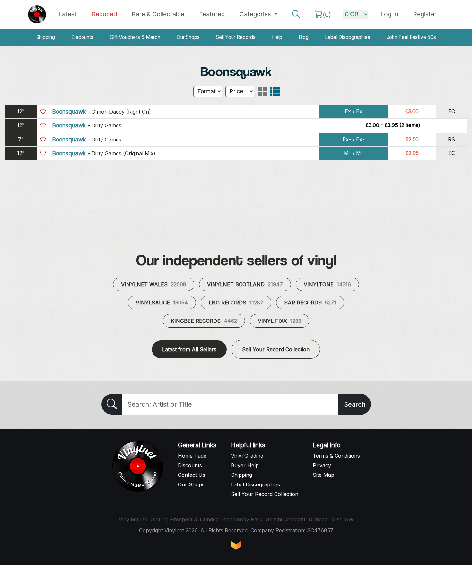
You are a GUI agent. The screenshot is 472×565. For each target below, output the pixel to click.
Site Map (323, 475)
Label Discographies (347, 37)
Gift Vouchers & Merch (135, 37)
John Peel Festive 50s (411, 37)
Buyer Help (245, 465)
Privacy (322, 465)
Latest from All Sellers (189, 349)
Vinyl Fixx (279, 321)
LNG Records (236, 302)
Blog (304, 37)
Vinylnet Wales (153, 284)
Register (425, 14)
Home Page (192, 455)
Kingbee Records (204, 321)
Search (354, 404)
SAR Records (310, 302)
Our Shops (188, 37)
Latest (67, 14)
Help (277, 37)
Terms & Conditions (336, 455)
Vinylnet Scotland (245, 284)
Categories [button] (256, 14)
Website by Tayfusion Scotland (236, 545)
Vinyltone (327, 284)
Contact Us (191, 475)
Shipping (45, 37)
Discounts (82, 37)
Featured (212, 14)
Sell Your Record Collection (276, 349)
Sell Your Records (236, 37)
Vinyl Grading (247, 455)
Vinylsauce (162, 302)
